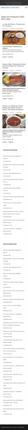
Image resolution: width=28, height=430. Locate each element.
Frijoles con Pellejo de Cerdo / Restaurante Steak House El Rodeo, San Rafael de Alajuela (12, 107)
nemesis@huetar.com (17, 2)
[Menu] (26, 7)
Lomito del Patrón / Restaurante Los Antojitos (13, 25)
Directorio (12, 28)
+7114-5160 (9, 2)
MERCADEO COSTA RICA (10, 7)
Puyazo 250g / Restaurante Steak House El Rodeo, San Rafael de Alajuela (14, 66)
